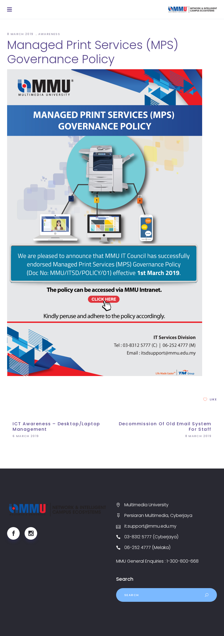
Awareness (49, 34)
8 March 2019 (21, 34)
